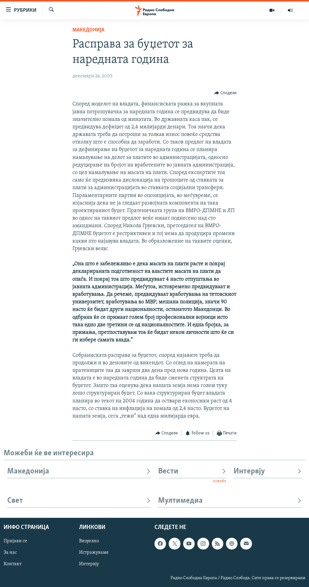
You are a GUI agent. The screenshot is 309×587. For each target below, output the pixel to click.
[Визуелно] (272, 10)
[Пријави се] (246, 543)
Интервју (249, 471)
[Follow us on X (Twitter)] (174, 543)
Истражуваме (94, 552)
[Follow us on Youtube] (189, 543)
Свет (15, 501)
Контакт (12, 564)
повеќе (219, 481)
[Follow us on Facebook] (160, 543)
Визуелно (89, 541)
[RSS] (217, 543)
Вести (168, 471)
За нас (10, 552)
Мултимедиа (180, 501)
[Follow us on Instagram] (203, 543)
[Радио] (290, 10)
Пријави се (15, 541)
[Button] (225, 93)
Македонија (88, 30)
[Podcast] (231, 543)
